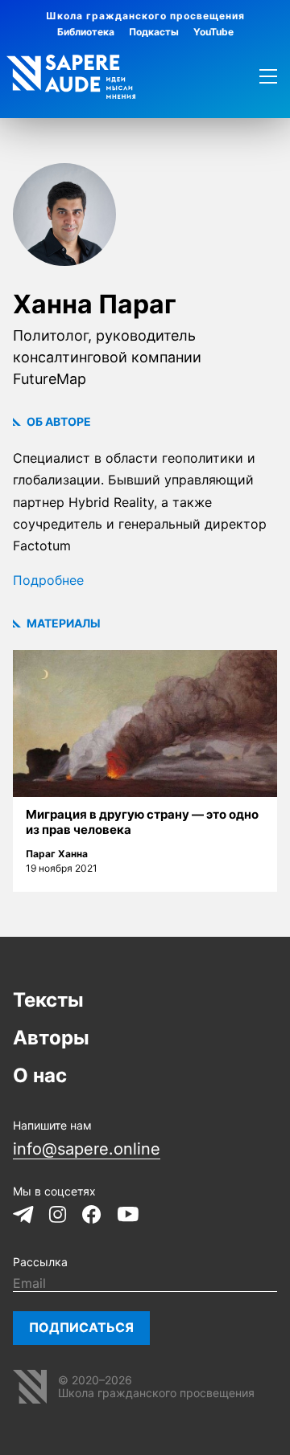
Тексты (48, 1000)
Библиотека (85, 32)
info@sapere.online (86, 1149)
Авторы (51, 1037)
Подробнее (48, 580)
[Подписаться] (81, 1328)
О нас (40, 1075)
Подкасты (154, 32)
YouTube (213, 32)
